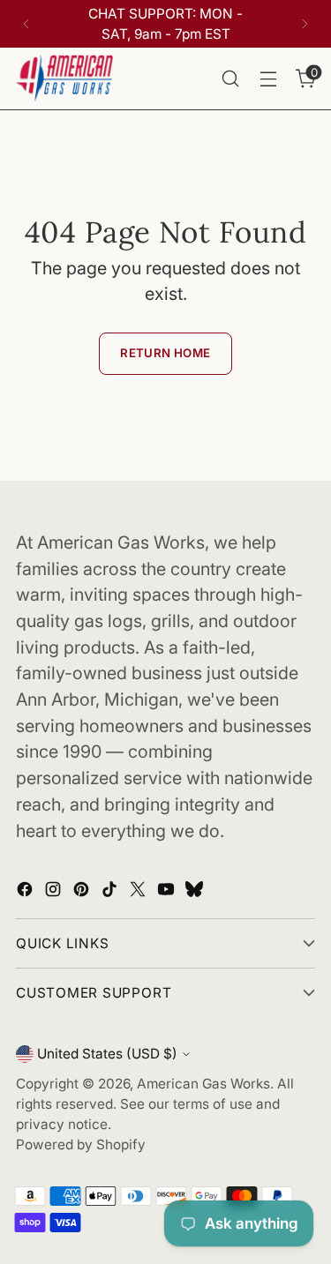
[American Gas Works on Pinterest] (83, 892)
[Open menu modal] (268, 79)
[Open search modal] (230, 79)
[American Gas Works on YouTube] (167, 892)
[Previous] (26, 24)
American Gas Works (203, 1083)
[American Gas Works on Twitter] (139, 892)
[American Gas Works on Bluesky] (196, 892)
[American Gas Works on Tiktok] (111, 892)
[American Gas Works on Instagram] (54, 892)
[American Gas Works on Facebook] (26, 892)
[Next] (304, 24)
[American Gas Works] (64, 78)
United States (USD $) (107, 1053)
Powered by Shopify (81, 1144)
